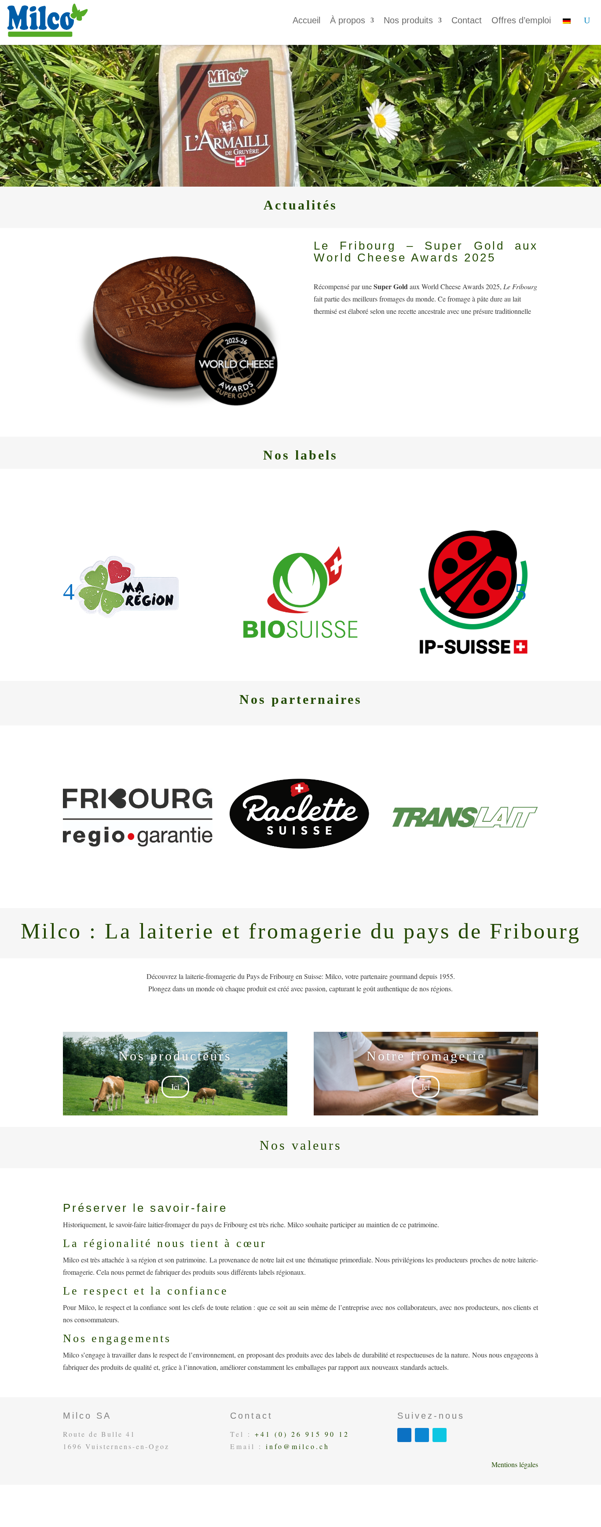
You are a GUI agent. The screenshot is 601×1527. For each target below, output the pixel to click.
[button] (74, 591)
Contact (466, 20)
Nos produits (408, 20)
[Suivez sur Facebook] (404, 1435)
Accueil (306, 20)
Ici (175, 1086)
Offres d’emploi (521, 20)
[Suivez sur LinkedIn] (422, 1435)
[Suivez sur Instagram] (439, 1435)
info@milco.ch (298, 1446)
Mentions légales (514, 1464)
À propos (347, 20)
